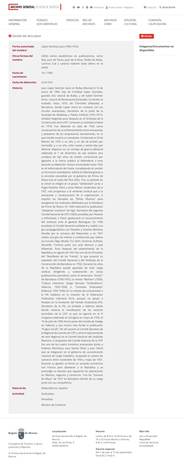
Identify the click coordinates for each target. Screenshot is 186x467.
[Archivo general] (35, 6)
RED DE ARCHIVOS (88, 22)
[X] (83, 7)
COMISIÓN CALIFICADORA (157, 22)
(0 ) (152, 7)
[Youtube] (78, 7)
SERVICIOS (72, 20)
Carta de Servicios (149, 442)
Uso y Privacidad (148, 436)
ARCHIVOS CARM (110, 22)
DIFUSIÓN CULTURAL (130, 22)
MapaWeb (144, 439)
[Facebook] (74, 7)
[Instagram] (87, 7)
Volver (148, 36)
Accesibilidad (146, 445)
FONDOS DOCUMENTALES (47, 22)
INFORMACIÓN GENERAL (18, 22)
